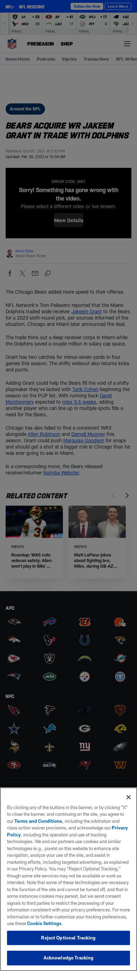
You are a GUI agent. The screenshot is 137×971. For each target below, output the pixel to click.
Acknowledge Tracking (69, 957)
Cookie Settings (44, 923)
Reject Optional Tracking (68, 938)
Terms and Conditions (38, 821)
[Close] (128, 797)
